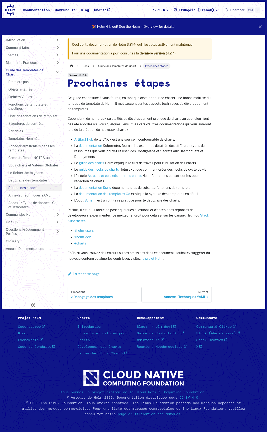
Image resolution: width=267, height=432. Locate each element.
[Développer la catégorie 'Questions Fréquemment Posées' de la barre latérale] (57, 231)
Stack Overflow (209, 340)
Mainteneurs (148, 340)
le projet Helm (152, 258)
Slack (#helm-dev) (154, 326)
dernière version (152, 53)
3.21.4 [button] (158, 10)
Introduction (89, 326)
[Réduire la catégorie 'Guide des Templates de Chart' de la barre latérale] (57, 72)
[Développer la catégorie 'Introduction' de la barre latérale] (57, 40)
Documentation (36, 10)
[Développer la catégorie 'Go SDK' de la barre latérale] (57, 222)
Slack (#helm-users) (216, 333)
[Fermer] (260, 26)
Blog (85, 10)
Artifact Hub (83, 139)
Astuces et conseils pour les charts (115, 176)
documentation (90, 146)
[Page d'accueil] (72, 66)
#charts (80, 243)
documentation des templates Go (104, 194)
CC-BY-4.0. (189, 397)
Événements (28, 340)
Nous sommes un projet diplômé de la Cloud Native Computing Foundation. (133, 392)
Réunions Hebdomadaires (160, 346)
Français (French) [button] (196, 10)
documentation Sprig (95, 187)
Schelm (90, 200)
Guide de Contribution (159, 333)
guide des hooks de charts (99, 169)
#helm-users (84, 230)
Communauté (65, 10)
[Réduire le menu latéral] (33, 305)
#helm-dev (82, 237)
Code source (29, 326)
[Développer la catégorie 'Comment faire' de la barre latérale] (57, 47)
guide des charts (91, 163)
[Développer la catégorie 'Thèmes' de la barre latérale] (57, 55)
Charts (100, 10)
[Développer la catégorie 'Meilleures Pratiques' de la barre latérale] (57, 62)
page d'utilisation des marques (149, 414)
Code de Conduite (34, 346)
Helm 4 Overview (145, 26)
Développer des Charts (99, 346)
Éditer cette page (86, 274)
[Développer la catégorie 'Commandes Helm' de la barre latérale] (57, 214)
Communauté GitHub (214, 326)
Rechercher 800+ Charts (100, 353)
